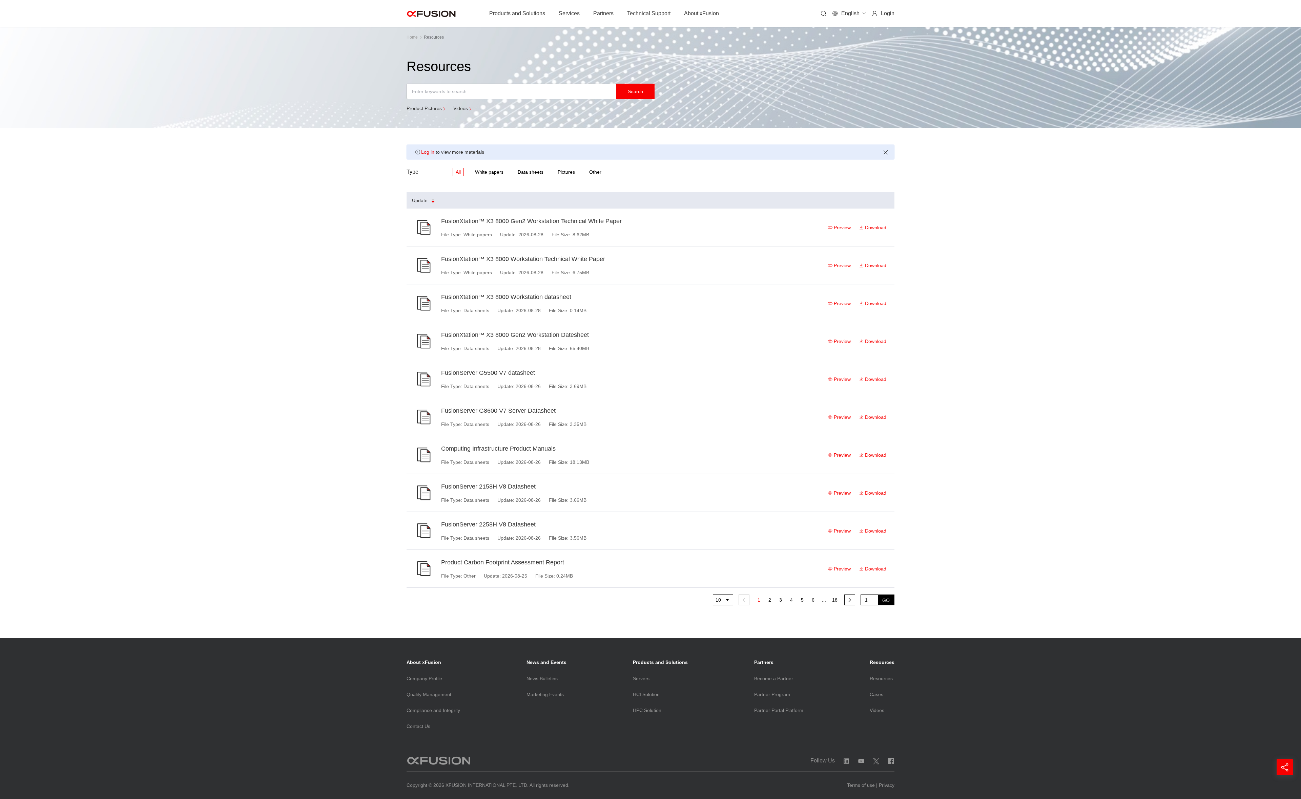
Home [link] (412, 37)
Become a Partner (773, 678)
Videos (460, 108)
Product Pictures (424, 108)
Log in (427, 152)
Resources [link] (434, 37)
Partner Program (772, 694)
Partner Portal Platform (778, 710)
